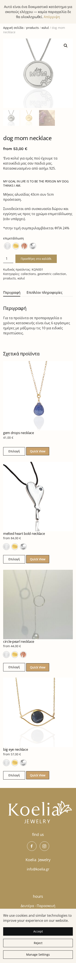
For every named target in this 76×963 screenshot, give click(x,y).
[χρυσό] (16, 246)
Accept (38, 931)
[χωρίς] (7, 246)
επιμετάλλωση (13, 238)
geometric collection (52, 274)
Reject (38, 943)
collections (28, 274)
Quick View (37, 451)
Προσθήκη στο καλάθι (36, 259)
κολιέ (45, 28)
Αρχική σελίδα (13, 28)
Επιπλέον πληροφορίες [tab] (44, 292)
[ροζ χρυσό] (24, 246)
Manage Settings (38, 954)
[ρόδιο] (33, 246)
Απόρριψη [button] (52, 17)
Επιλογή (14, 451)
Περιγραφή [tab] (11, 292)
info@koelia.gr (38, 869)
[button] (65, 45)
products (32, 28)
